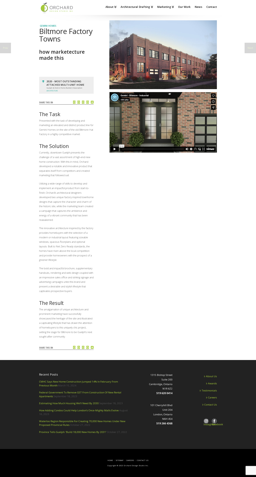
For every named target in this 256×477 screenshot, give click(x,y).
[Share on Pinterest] (87, 101)
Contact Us (210, 404)
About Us (211, 376)
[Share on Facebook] (74, 101)
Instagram (206, 419)
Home (110, 460)
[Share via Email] (92, 101)
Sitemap (120, 460)
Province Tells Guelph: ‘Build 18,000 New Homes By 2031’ (72, 432)
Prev (5, 48)
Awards (212, 383)
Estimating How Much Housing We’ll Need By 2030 (69, 403)
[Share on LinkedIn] (83, 101)
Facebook (214, 419)
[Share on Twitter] (78, 101)
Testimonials (209, 390)
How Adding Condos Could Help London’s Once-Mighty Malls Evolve (79, 410)
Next (250, 48)
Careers (212, 397)
